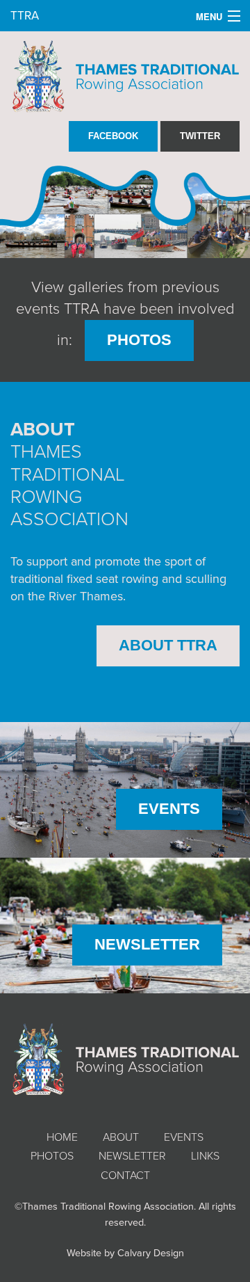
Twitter (200, 136)
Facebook (113, 136)
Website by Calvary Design (125, 1253)
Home (62, 1137)
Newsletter (147, 944)
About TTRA (168, 645)
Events (169, 808)
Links (205, 1156)
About (121, 1137)
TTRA (24, 15)
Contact (125, 1176)
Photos (139, 339)
